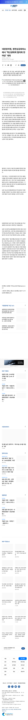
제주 (5, 674)
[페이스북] (3, 65)
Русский (17, 707)
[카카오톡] (8, 65)
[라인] (11, 65)
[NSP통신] (14, 6)
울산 (5, 665)
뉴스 (3, 10)
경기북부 (5, 668)
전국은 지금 (8, 10)
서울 (5, 658)
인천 (5, 661)
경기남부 (22, 665)
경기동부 (14, 665)
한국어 (3, 707)
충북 (23, 668)
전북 (5, 671)
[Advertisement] (14, 155)
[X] (5, 65)
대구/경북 (23, 658)
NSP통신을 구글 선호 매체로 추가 (11, 2)
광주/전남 (14, 661)
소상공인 (20, 10)
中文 (13, 707)
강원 (14, 668)
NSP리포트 (14, 10)
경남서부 (22, 671)
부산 (14, 658)
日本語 (10, 707)
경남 (14, 671)
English (6, 707)
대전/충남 (23, 661)
